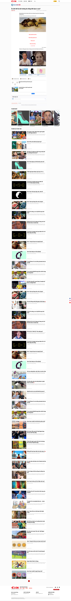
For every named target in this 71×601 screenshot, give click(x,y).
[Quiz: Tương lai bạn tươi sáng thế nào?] (19, 245)
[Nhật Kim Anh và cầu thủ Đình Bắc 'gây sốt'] (19, 395)
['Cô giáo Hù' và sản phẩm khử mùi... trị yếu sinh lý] (19, 505)
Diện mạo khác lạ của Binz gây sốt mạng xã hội (47, 124)
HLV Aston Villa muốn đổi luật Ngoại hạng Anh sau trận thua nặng (35, 432)
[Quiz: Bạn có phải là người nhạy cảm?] (19, 575)
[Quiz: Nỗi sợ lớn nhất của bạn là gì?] (19, 145)
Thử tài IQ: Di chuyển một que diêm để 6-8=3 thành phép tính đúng (36, 232)
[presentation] (11, 118)
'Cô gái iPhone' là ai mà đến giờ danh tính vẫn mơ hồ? (36, 262)
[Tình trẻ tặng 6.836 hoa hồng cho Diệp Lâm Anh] (19, 475)
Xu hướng (20, 1)
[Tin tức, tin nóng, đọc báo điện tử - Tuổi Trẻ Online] (21, 588)
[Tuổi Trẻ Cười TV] (57, 587)
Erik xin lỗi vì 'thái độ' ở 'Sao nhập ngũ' (35, 331)
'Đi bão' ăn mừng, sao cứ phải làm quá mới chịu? (35, 212)
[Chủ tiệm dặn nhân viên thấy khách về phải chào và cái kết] (19, 385)
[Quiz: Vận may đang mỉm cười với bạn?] (19, 205)
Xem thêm (29, 581)
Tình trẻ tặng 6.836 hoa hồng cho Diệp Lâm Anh (36, 472)
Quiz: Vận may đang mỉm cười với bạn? (35, 201)
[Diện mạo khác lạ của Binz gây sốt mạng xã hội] (48, 118)
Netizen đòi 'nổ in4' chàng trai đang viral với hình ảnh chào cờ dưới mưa (36, 222)
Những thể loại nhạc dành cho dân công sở (36, 451)
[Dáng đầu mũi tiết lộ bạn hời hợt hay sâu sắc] (15, 83)
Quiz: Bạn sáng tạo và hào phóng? (34, 251)
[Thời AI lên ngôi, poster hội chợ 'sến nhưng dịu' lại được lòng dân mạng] (19, 445)
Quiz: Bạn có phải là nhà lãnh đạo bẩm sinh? (36, 421)
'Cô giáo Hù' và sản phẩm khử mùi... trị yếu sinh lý (36, 502)
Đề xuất (31, 1)
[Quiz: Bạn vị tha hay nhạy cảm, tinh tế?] (19, 195)
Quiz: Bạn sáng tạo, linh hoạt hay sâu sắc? (23, 124)
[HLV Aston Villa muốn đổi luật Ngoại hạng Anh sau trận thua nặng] (19, 435)
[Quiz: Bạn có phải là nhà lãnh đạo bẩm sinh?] (19, 425)
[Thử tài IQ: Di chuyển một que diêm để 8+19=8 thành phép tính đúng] (19, 185)
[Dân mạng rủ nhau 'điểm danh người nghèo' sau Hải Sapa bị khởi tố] (35, 118)
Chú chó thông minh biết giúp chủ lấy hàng (36, 301)
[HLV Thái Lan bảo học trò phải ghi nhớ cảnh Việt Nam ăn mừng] (19, 525)
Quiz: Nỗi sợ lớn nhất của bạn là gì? (34, 141)
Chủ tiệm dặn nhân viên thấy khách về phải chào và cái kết (36, 382)
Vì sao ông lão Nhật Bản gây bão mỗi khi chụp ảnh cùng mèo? (36, 272)
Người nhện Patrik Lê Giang (32, 561)
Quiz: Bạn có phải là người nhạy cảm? (34, 571)
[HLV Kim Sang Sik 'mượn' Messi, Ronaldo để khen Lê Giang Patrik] (19, 285)
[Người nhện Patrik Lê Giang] (19, 565)
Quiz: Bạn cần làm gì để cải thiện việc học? (36, 481)
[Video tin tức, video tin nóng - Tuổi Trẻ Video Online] (27, 588)
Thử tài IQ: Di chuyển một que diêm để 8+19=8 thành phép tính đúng (35, 182)
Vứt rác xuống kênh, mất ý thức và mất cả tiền (36, 371)
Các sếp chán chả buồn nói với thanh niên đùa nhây (36, 462)
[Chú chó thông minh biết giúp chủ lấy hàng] (19, 305)
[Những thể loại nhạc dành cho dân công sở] (19, 455)
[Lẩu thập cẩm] (35, 5)
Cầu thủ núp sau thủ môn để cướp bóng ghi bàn (36, 552)
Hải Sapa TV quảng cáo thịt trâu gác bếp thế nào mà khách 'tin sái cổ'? (36, 152)
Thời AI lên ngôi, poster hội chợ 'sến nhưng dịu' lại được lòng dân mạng (36, 442)
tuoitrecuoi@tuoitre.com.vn (40, 593)
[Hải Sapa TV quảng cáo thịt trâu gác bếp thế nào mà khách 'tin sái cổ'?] (19, 155)
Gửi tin (55, 1)
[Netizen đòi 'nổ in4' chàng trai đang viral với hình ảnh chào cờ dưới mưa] (19, 225)
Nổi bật (26, 1)
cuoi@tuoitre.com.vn (27, 593)
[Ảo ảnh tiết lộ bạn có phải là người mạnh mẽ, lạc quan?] (15, 89)
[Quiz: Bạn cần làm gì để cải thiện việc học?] (19, 485)
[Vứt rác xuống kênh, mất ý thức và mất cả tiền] (19, 375)
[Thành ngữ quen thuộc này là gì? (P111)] (19, 175)
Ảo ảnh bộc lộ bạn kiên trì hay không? (41, 74)
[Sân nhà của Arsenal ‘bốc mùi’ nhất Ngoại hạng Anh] (19, 535)
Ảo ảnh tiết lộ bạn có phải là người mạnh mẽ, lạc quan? (23, 74)
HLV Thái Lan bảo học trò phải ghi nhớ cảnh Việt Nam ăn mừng (36, 522)
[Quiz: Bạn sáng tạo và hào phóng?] (19, 255)
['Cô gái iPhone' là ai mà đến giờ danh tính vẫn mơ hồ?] (19, 265)
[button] (34, 1)
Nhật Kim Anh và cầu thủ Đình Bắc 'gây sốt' (35, 391)
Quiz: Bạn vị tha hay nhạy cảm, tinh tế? (35, 191)
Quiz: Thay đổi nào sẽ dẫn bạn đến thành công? (35, 512)
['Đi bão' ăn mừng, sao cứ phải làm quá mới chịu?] (19, 215)
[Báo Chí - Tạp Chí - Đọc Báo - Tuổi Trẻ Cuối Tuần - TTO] (23, 588)
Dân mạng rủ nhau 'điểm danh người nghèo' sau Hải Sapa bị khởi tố (35, 124)
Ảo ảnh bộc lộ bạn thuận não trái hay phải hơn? (32, 74)
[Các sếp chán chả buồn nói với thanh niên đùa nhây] (19, 465)
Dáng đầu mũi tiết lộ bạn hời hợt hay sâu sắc (25, 82)
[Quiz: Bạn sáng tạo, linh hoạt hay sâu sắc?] (23, 118)
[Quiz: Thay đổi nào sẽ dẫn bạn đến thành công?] (19, 515)
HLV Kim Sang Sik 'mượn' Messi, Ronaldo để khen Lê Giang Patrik (36, 282)
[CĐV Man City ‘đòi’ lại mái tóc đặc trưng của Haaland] (19, 495)
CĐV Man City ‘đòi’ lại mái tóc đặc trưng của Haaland (36, 492)
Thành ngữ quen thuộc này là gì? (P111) (35, 171)
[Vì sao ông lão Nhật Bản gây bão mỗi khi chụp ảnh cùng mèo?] (19, 275)
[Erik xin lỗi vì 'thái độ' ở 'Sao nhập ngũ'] (19, 335)
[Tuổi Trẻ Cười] (59, 587)
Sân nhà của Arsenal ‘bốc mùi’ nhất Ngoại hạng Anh (35, 532)
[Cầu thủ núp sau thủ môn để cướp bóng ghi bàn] (19, 555)
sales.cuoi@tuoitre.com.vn (15, 594)
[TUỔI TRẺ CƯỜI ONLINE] (15, 587)
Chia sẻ (33, 93)
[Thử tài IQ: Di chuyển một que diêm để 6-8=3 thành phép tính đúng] (19, 235)
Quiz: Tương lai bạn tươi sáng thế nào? (35, 241)
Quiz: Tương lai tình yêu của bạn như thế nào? (36, 541)
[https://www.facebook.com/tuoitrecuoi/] (55, 587)
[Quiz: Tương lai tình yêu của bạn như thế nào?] (19, 545)
